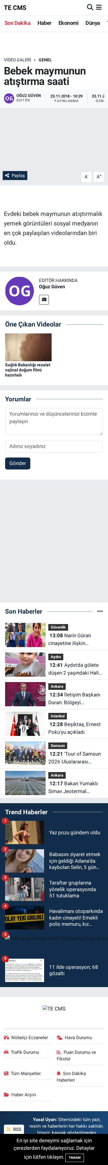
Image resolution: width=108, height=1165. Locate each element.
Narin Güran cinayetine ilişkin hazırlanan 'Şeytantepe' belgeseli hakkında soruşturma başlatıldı (74, 639)
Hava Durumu (78, 1037)
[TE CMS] (54, 1009)
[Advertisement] (54, 543)
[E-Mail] (44, 300)
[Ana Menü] (99, 7)
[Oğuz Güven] (19, 290)
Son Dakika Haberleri (71, 1077)
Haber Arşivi (23, 1094)
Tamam (75, 1158)
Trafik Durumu (25, 1052)
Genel (45, 59)
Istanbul (57, 716)
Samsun (58, 745)
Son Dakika (17, 23)
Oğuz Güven (52, 286)
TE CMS (15, 7)
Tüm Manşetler (26, 1073)
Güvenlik (58, 627)
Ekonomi (68, 23)
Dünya (93, 23)
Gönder (17, 463)
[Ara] (90, 7)
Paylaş (18, 175)
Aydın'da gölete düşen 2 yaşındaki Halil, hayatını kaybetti (74, 669)
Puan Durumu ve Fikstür (76, 1056)
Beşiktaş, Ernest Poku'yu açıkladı (74, 728)
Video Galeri (17, 59)
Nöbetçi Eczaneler (29, 1037)
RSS (16, 1129)
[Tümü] (100, 611)
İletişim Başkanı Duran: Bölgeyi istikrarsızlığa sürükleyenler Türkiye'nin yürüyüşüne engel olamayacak (74, 699)
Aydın (56, 657)
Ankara (57, 686)
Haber (45, 23)
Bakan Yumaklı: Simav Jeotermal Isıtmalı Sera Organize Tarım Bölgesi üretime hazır (73, 787)
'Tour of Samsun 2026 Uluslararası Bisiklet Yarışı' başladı (74, 758)
